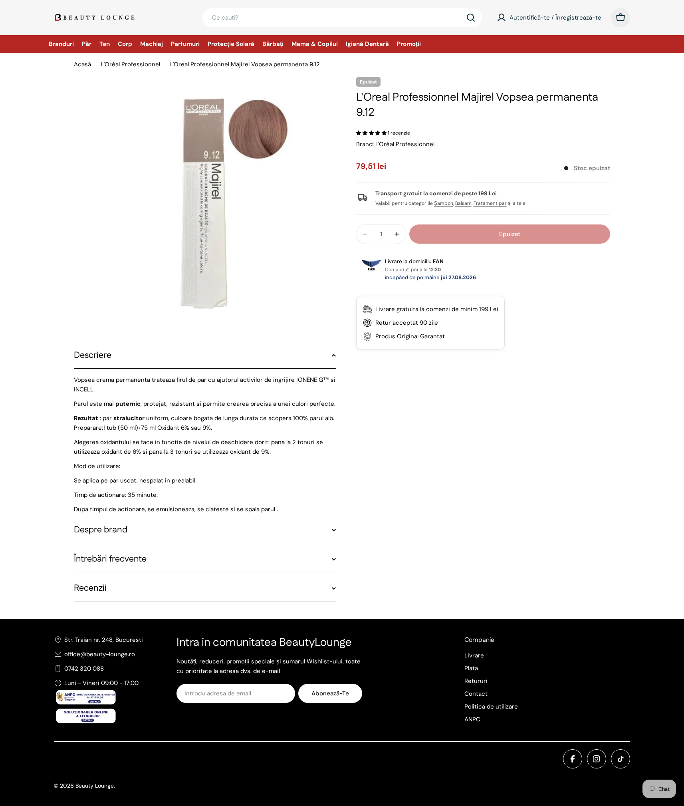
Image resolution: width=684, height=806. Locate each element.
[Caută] (471, 17)
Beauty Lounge (94, 785)
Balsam (463, 204)
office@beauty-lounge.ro (99, 654)
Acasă (82, 64)
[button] (372, 133)
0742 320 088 (84, 669)
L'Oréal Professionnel (130, 64)
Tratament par (490, 204)
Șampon (443, 204)
